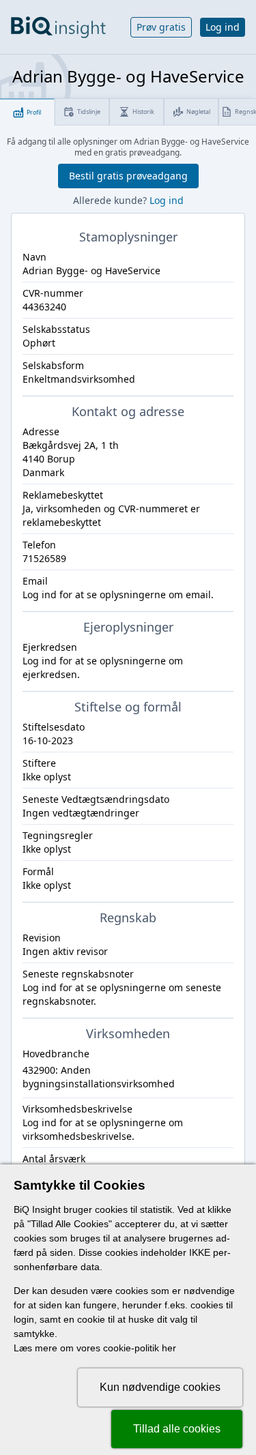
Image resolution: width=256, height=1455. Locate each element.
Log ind (222, 26)
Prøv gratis (161, 26)
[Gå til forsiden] (58, 27)
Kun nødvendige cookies (160, 1387)
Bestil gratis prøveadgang (128, 175)
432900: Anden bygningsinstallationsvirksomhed (99, 1076)
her (169, 1347)
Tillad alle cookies (177, 1429)
